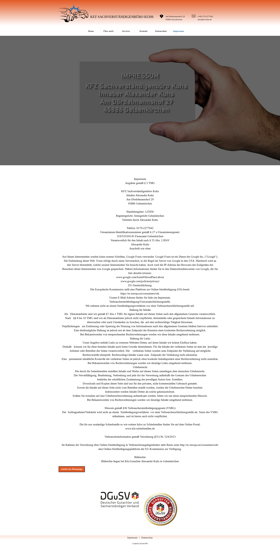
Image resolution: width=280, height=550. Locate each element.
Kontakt (143, 31)
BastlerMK (144, 544)
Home (91, 31)
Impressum (178, 31)
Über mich (108, 31)
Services (126, 31)
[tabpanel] (175, 18)
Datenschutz (161, 31)
